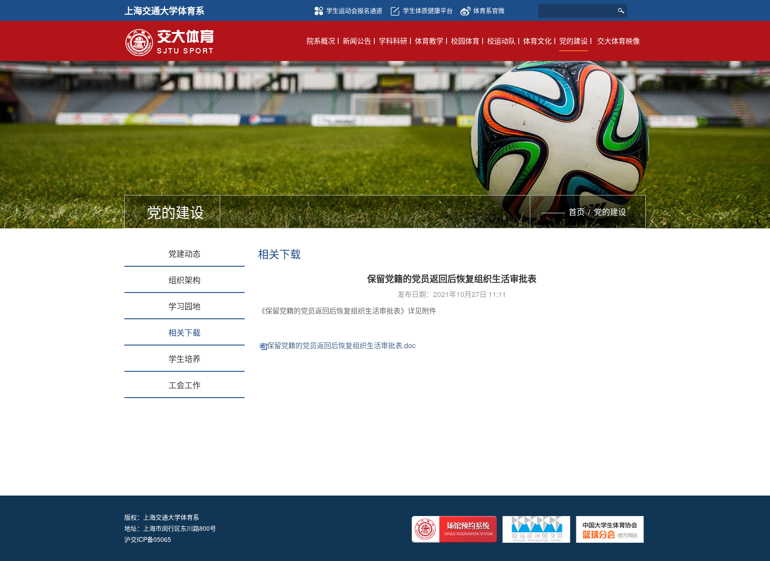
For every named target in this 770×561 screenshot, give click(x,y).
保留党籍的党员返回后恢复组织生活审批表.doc (341, 345)
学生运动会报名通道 (354, 10)
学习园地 (184, 306)
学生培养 (184, 358)
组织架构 (184, 279)
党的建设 (610, 211)
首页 (577, 211)
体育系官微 (488, 10)
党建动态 (184, 253)
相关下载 (184, 332)
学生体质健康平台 (428, 10)
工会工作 (184, 384)
